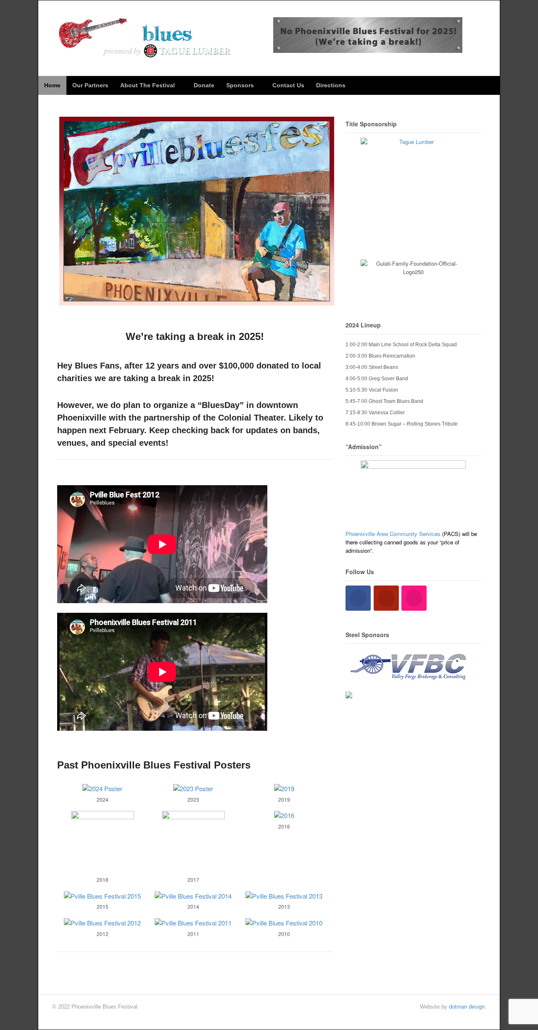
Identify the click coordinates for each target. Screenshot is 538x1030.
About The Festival (147, 85)
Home (52, 85)
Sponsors (240, 85)
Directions (330, 85)
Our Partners (90, 85)
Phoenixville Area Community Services (392, 534)
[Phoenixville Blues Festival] (145, 53)
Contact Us (288, 85)
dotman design (467, 1007)
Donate (204, 85)
